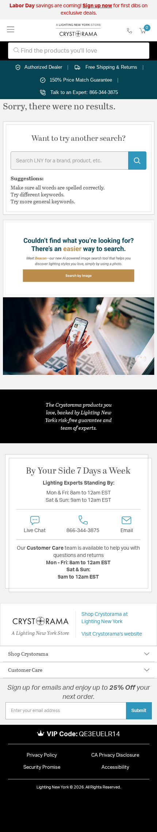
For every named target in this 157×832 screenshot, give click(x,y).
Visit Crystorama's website (111, 634)
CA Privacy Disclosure (115, 755)
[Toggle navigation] (11, 30)
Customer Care (25, 670)
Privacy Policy (42, 755)
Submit (138, 710)
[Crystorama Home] (78, 30)
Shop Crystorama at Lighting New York (104, 618)
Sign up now (97, 5)
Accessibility (115, 767)
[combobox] (78, 50)
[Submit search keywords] (137, 160)
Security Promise (41, 767)
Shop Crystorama (28, 654)
